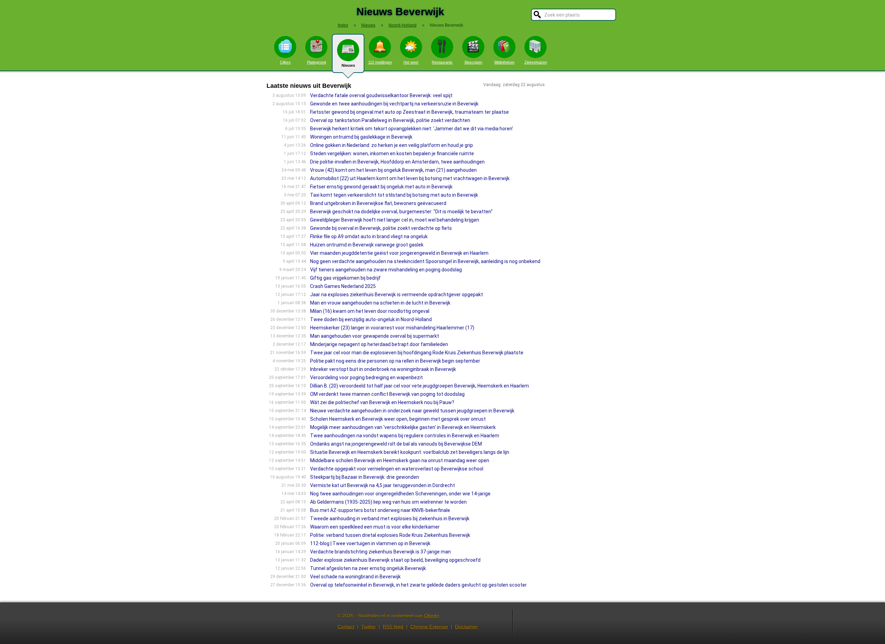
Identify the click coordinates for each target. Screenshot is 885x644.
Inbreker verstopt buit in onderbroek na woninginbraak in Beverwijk (383, 369)
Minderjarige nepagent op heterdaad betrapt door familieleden (379, 344)
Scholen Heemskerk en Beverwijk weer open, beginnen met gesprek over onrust (398, 419)
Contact (345, 626)
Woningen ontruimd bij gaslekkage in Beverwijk (361, 137)
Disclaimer (466, 626)
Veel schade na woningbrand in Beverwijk (355, 576)
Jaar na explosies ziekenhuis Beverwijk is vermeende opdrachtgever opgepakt (396, 294)
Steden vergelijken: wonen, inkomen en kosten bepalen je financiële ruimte (392, 153)
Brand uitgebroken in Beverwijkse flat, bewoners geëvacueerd (378, 203)
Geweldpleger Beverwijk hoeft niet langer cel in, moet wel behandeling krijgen (394, 220)
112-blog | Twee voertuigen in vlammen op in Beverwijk (370, 543)
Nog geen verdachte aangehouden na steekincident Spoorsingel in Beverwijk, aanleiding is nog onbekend (425, 261)
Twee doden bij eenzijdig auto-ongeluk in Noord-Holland (371, 319)
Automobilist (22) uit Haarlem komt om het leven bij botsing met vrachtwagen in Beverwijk (410, 178)
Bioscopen (473, 62)
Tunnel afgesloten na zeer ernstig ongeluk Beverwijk (368, 568)
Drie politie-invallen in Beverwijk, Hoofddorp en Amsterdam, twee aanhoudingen (397, 162)
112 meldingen (380, 62)
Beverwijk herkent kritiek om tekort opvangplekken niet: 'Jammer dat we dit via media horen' (411, 128)
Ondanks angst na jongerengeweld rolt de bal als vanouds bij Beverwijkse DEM (396, 444)
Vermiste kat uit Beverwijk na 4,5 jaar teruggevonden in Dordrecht (382, 485)
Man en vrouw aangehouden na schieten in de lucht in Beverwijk (380, 303)
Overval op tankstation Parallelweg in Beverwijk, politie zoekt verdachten (390, 120)
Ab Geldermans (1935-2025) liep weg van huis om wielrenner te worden (388, 502)
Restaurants (442, 62)
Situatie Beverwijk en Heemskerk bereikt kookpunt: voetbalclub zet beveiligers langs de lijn (409, 452)
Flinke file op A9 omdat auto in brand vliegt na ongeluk (369, 236)
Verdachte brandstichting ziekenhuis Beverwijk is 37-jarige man (380, 551)
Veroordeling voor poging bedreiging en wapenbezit (366, 377)
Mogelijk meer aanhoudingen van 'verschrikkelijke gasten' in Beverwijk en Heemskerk (403, 427)
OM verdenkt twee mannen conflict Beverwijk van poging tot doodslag (387, 394)
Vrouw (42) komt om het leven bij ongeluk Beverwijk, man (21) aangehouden (393, 170)
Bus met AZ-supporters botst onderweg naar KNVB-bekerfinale (380, 510)
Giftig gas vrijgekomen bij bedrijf (345, 278)
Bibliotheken (504, 62)
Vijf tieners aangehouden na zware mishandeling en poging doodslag (386, 269)
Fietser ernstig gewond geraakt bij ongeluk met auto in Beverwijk (381, 186)
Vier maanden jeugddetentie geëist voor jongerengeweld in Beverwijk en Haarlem (399, 253)
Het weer (411, 62)
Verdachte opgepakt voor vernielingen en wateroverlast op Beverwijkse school (396, 469)
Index (343, 25)
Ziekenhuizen (535, 62)
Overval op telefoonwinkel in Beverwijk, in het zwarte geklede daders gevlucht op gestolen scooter (418, 585)
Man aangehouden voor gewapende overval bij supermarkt (374, 336)
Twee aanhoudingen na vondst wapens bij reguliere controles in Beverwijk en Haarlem (404, 435)
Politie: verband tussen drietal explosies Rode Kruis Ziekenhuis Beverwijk (390, 535)
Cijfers (285, 62)
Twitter (368, 626)
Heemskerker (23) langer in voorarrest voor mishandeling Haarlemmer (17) (392, 327)
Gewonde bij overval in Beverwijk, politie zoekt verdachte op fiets (381, 228)
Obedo (431, 615)
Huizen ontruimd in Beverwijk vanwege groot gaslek (366, 245)
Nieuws (348, 65)
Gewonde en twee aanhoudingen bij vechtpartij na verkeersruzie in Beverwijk (394, 103)
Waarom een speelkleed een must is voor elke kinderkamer (375, 527)
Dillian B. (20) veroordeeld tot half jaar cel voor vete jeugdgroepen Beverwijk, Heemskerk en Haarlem (419, 386)
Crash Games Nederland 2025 (343, 286)
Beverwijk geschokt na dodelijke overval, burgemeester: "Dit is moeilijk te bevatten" (401, 211)
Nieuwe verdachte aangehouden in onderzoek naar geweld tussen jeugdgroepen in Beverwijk (412, 410)
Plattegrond (316, 62)
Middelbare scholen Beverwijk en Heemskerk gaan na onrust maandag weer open (399, 460)
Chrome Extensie (429, 626)
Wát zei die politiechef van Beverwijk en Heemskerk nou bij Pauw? (382, 402)
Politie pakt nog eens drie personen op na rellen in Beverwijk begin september (395, 361)
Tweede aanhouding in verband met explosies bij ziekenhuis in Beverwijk (389, 518)
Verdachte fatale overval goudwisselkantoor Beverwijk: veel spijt (381, 95)
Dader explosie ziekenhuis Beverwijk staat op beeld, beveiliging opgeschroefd (395, 560)
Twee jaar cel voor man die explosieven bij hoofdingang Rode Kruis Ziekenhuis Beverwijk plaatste (416, 352)
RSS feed (393, 626)
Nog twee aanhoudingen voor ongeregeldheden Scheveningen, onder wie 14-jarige (400, 493)
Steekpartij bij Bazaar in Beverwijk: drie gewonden (364, 477)
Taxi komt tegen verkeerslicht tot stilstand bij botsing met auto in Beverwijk (394, 195)
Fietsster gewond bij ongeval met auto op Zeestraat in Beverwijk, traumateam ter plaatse (409, 112)
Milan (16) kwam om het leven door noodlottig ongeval (369, 311)
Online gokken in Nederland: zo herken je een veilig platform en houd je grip (391, 145)
